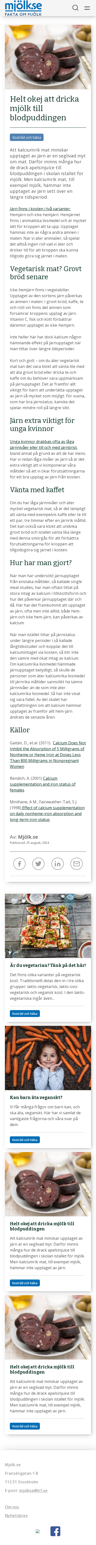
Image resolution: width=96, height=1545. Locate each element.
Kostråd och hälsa (26, 137)
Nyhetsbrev (16, 1515)
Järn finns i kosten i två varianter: (40, 208)
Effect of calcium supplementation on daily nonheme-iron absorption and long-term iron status (47, 813)
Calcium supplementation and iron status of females (43, 784)
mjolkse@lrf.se (33, 1490)
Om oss (12, 1507)
